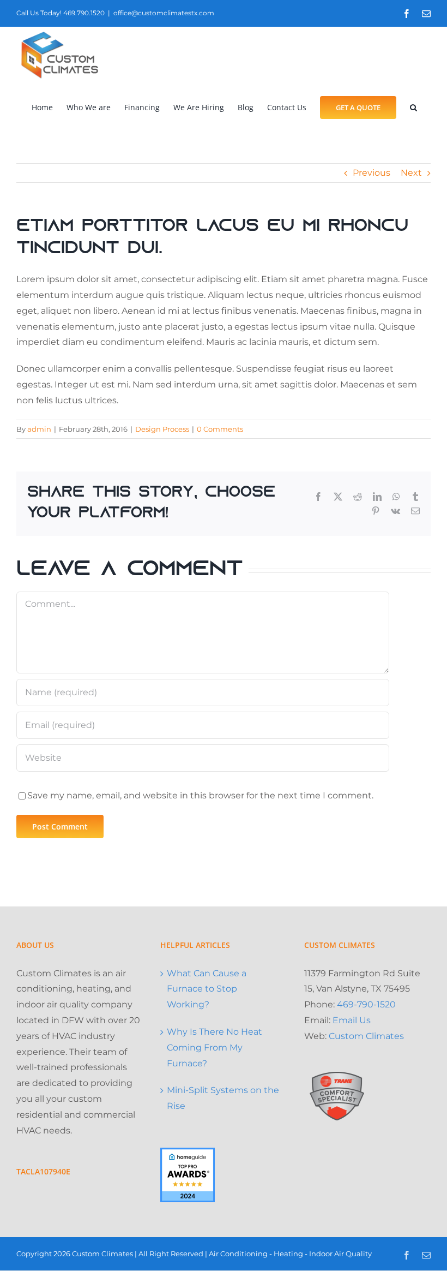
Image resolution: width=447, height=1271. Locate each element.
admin (39, 429)
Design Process (162, 429)
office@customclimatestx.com (163, 13)
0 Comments (220, 429)
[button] (413, 107)
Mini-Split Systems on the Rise (223, 1098)
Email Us (352, 1020)
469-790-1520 (366, 1004)
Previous (371, 173)
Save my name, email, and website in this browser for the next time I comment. (200, 795)
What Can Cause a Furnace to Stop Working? (206, 989)
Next (411, 173)
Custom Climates (366, 1036)
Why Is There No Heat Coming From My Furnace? (214, 1048)
